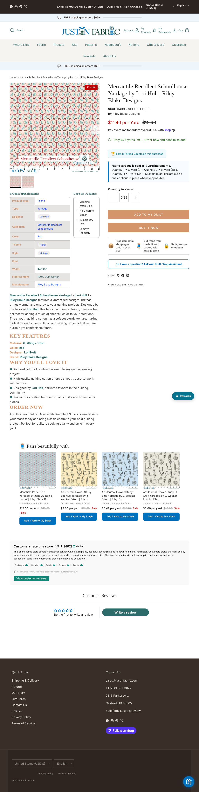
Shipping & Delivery (25, 680)
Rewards (89, 56)
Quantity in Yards (120, 189)
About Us (109, 56)
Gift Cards (19, 699)
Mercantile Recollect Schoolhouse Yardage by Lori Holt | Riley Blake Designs (61, 77)
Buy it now (149, 228)
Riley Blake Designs (49, 284)
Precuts (58, 45)
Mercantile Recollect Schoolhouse (50, 226)
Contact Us (19, 705)
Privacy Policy (21, 717)
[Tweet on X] (117, 275)
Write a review (125, 612)
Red (40, 236)
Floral (43, 244)
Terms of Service (23, 723)
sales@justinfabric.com (122, 680)
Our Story (18, 693)
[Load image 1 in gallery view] (55, 127)
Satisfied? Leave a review (123, 711)
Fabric (41, 45)
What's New (21, 45)
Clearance (179, 45)
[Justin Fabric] (91, 30)
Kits (74, 45)
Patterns (91, 45)
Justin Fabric (28, 780)
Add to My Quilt (148, 214)
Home (13, 77)
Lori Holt (44, 216)
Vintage (44, 253)
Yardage (42, 208)
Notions (133, 45)
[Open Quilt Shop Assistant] (188, 781)
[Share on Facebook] (122, 275)
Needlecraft (113, 45)
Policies (17, 711)
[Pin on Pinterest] (127, 275)
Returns (17, 687)
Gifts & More (155, 45)
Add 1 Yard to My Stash (37, 520)
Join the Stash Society (124, 6)
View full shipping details (126, 284)
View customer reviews (31, 578)
